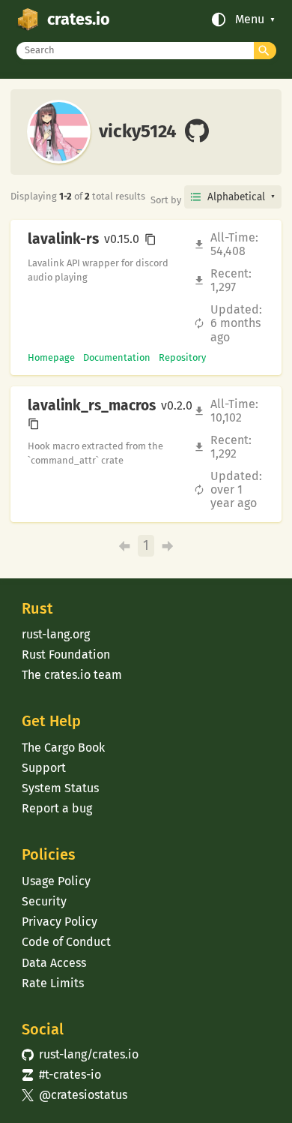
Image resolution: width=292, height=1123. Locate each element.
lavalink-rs (63, 239)
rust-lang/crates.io (80, 1054)
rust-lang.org (56, 634)
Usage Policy (56, 881)
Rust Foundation (66, 654)
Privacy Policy (59, 921)
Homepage (51, 357)
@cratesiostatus (74, 1095)
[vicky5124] (197, 132)
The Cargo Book (63, 747)
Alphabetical (236, 197)
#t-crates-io (61, 1074)
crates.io (78, 19)
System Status (60, 788)
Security (44, 901)
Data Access (54, 963)
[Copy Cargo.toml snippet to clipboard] (150, 239)
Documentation (116, 357)
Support (44, 768)
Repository (182, 357)
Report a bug (57, 808)
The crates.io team (72, 675)
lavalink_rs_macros (92, 406)
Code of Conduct (66, 942)
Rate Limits (53, 983)
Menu (249, 19)
